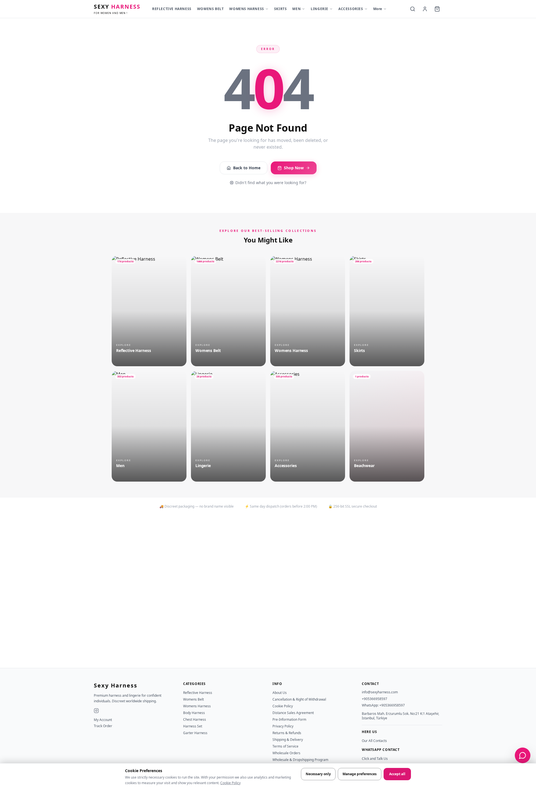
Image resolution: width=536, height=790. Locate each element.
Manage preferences (360, 774)
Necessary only (318, 774)
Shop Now (294, 167)
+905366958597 (374, 698)
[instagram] (96, 710)
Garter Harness (195, 732)
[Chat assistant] (522, 755)
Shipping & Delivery (287, 739)
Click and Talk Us (375, 758)
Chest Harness (194, 719)
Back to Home (246, 167)
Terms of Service (285, 746)
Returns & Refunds (286, 732)
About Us (279, 692)
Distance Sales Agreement (293, 712)
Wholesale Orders (286, 753)
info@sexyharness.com (380, 692)
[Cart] (437, 9)
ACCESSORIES (350, 8)
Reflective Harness (197, 692)
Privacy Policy (282, 726)
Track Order (103, 726)
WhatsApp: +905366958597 (383, 705)
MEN (296, 8)
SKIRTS (280, 8)
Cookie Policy (230, 783)
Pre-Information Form (289, 719)
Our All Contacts (374, 740)
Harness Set (192, 726)
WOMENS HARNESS (246, 8)
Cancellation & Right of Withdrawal (299, 699)
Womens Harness (197, 706)
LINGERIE (319, 8)
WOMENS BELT (210, 8)
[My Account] (425, 9)
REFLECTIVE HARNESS (172, 8)
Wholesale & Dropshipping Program (300, 759)
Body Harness (194, 712)
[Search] (413, 9)
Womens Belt (193, 699)
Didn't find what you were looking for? (270, 182)
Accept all (397, 774)
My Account (103, 720)
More (377, 8)
